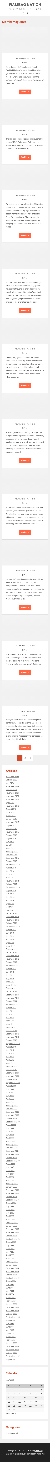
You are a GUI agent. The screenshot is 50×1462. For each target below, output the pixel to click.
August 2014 (11, 891)
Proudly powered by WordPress (33, 1454)
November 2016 (12, 832)
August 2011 (11, 1008)
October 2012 (11, 962)
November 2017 (12, 822)
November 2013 (12, 920)
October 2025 (11, 780)
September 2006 (13, 1200)
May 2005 (10, 1252)
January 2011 (11, 1031)
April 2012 (10, 982)
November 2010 (12, 1037)
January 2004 (11, 1304)
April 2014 (10, 904)
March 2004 (11, 1298)
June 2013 (10, 936)
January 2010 (11, 1070)
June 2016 (10, 845)
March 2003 (11, 1337)
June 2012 (10, 975)
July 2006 (10, 1206)
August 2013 (11, 930)
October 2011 (11, 1001)
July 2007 (10, 1167)
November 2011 (12, 998)
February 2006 (12, 1223)
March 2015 (11, 877)
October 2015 (11, 861)
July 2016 (10, 842)
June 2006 (10, 1210)
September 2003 (13, 1317)
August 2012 (11, 969)
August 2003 (11, 1320)
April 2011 (10, 1021)
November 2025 (12, 777)
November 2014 (12, 881)
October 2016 (11, 835)
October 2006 (11, 1197)
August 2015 (11, 868)
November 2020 (12, 796)
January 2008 (11, 1148)
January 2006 (11, 1226)
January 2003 (11, 1343)
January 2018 (11, 819)
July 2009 (10, 1089)
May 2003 (10, 1330)
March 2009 (11, 1102)
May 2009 (10, 1096)
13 (30, 1397)
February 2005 (12, 1262)
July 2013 (10, 933)
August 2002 (11, 1359)
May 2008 (10, 1135)
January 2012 (11, 991)
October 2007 (11, 1158)
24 (14, 1406)
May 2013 (10, 939)
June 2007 (10, 1171)
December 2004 (12, 1268)
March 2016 (11, 848)
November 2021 (12, 793)
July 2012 (10, 972)
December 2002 (12, 1346)
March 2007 (11, 1180)
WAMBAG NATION (25, 6)
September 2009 (13, 1083)
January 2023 (11, 790)
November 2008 (12, 1115)
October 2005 (11, 1236)
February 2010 (12, 1066)
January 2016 (11, 855)
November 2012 (12, 959)
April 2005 (10, 1255)
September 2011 (13, 1004)
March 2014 (11, 907)
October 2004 (11, 1275)
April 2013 (10, 943)
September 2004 (13, 1278)
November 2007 (12, 1154)
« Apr (8, 1413)
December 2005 (12, 1229)
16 (9, 1402)
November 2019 (12, 799)
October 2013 (11, 923)
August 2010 (11, 1047)
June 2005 (10, 1249)
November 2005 (12, 1232)
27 (30, 1406)
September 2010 (13, 1044)
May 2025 (10, 783)
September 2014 (13, 887)
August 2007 (11, 1164)
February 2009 (12, 1106)
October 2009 (11, 1079)
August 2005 (11, 1242)
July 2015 (10, 871)
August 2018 (11, 809)
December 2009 (12, 1073)
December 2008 (12, 1112)
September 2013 (13, 926)
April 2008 (10, 1138)
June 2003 (10, 1327)
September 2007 (13, 1161)
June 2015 (10, 874)
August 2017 (11, 825)
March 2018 (11, 816)
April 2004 (10, 1294)
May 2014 (10, 900)
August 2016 (11, 838)
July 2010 (10, 1050)
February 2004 (12, 1301)
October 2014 (11, 884)
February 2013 (12, 949)
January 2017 (11, 829)
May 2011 (10, 1018)
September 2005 (13, 1239)
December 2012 (12, 956)
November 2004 (12, 1272)
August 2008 (11, 1125)
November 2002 (12, 1350)
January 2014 (11, 913)
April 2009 (10, 1099)
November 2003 (12, 1311)
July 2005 (10, 1245)
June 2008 (10, 1131)
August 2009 (11, 1086)
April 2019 (10, 803)
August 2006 (11, 1203)
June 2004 (10, 1288)
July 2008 (10, 1128)
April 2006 (10, 1216)
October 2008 (11, 1118)
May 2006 (10, 1213)
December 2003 (12, 1307)
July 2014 (10, 894)
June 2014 (10, 897)
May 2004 (10, 1291)
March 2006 (11, 1219)
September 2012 (13, 965)
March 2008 (11, 1141)
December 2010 (12, 1034)
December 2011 (12, 995)
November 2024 (12, 786)
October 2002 (11, 1353)
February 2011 (12, 1027)
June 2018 (10, 812)
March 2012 (11, 985)
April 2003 (10, 1333)
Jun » (13, 1413)
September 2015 (13, 864)
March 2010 (11, 1063)
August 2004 (11, 1281)
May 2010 (10, 1057)
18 (19, 1402)
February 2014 (12, 910)
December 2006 (12, 1190)
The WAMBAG (20, 58)
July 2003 (10, 1324)
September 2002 (13, 1356)
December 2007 (12, 1151)
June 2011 (10, 1014)
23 (9, 1406)
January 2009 (11, 1109)
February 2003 (12, 1340)
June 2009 (10, 1092)
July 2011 (10, 1011)
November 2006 (12, 1193)
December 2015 (12, 858)
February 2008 (12, 1145)
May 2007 (10, 1174)
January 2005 (11, 1265)
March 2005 (11, 1258)
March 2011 (11, 1024)
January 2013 (11, 952)
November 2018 (12, 806)
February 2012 (12, 988)
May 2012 (10, 979)
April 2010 (10, 1060)
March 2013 (11, 946)
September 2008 (13, 1122)
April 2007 (10, 1177)
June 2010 (10, 1053)
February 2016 (12, 852)
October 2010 (11, 1040)
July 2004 (10, 1285)
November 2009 (12, 1076)
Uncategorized (12, 1433)
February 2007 (12, 1184)
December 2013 (12, 917)
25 (19, 1406)
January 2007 (11, 1187)
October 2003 (11, 1314)
